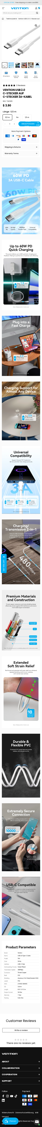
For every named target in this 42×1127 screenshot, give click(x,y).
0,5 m (7, 117)
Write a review (21, 1030)
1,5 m (27, 117)
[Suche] (37, 13)
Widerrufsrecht (8, 1112)
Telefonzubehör (11, 19)
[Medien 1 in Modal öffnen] (36, 25)
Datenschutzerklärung (25, 1112)
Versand (5, 1116)
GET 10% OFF (3, 565)
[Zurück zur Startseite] (3, 19)
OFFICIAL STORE (9, 2)
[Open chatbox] (37, 1122)
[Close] (4, 557)
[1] (4, 65)
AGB (36, 1112)
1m (17, 117)
